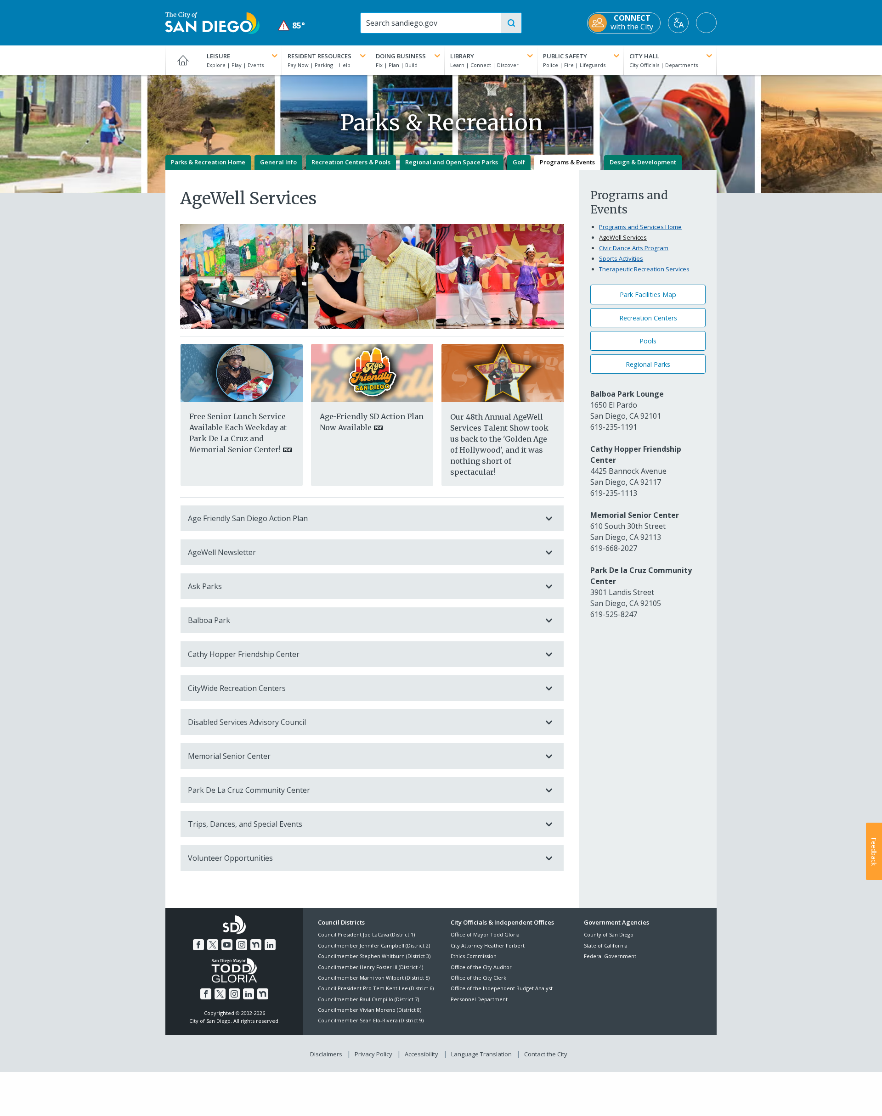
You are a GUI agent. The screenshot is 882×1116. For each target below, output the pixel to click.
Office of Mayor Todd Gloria (485, 934)
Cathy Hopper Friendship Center (244, 654)
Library (462, 56)
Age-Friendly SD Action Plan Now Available (372, 422)
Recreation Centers (648, 318)
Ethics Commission (474, 956)
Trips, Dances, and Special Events (245, 824)
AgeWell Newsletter (222, 552)
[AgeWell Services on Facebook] (502, 372)
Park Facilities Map (648, 294)
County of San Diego (608, 934)
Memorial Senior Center (229, 756)
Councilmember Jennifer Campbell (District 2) (374, 945)
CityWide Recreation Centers (237, 688)
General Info (278, 162)
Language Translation (481, 1054)
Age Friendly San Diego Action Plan (248, 518)
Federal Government (610, 956)
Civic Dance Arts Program (633, 248)
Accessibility (421, 1054)
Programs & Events (567, 162)
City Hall (644, 56)
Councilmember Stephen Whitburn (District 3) (374, 956)
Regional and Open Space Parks (451, 162)
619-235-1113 (613, 493)
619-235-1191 (613, 427)
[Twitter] (212, 944)
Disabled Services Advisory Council (247, 722)
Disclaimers (326, 1054)
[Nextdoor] (255, 944)
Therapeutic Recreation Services (644, 269)
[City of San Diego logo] (212, 22)
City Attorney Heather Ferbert (488, 945)
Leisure (218, 56)
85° (291, 25)
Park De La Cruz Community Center (249, 790)
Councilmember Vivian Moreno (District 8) (369, 1009)
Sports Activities (621, 258)
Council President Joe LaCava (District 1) (366, 934)
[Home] (183, 60)
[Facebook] (198, 944)
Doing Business (401, 56)
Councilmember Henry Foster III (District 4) (370, 967)
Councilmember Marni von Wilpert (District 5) (374, 977)
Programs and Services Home (640, 227)
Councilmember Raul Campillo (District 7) (368, 999)
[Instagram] (241, 944)
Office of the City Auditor (481, 967)
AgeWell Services (623, 237)
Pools (647, 340)
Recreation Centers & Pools (350, 162)
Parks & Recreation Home (208, 162)
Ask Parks (205, 586)
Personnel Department (479, 999)
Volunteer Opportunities (230, 858)
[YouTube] (226, 944)
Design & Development (643, 162)
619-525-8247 (613, 614)
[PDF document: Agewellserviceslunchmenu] (242, 372)
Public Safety (565, 56)
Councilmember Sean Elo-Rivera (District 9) (371, 1020)
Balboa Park (209, 620)
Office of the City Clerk (478, 977)
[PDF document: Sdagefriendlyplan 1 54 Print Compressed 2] (372, 372)
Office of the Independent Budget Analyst (502, 988)
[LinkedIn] (270, 944)
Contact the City (545, 1054)
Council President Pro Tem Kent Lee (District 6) (376, 988)
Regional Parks (648, 364)
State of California (606, 945)
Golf (519, 162)
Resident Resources (319, 56)
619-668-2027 (613, 548)
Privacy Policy (373, 1054)
